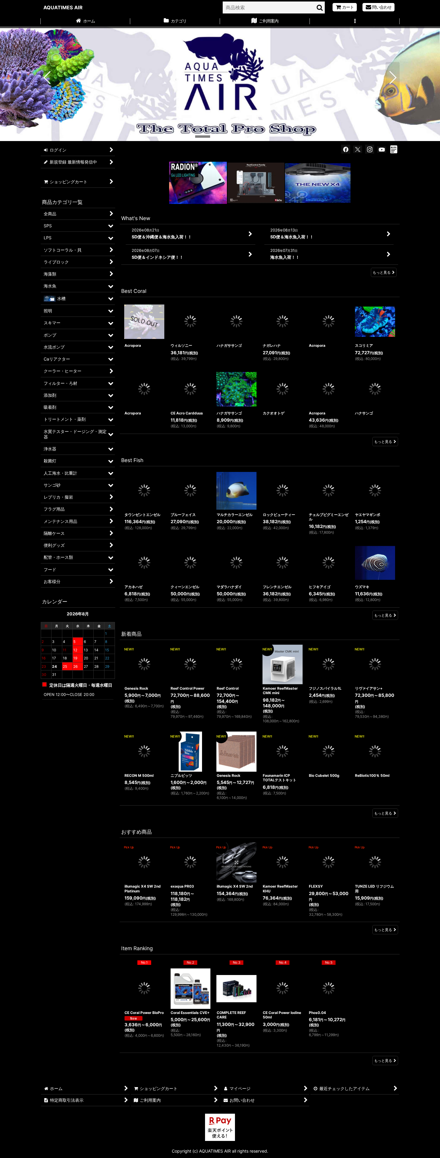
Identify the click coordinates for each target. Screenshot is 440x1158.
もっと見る (382, 272)
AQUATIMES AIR (63, 7)
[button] (355, 21)
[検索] (320, 7)
